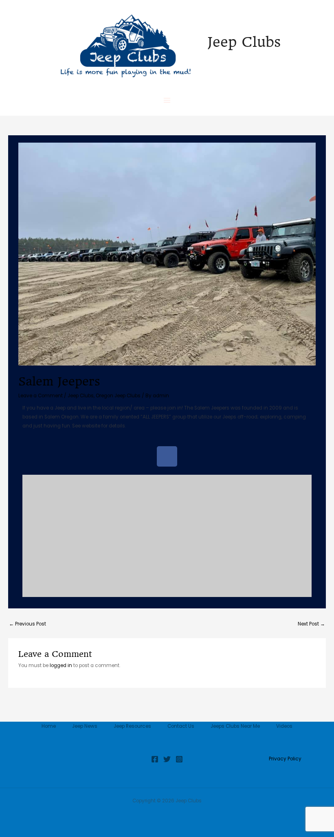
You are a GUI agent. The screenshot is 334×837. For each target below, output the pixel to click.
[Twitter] (167, 759)
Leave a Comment (40, 395)
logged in (61, 665)
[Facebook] (154, 759)
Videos (284, 726)
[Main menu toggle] (167, 100)
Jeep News (84, 726)
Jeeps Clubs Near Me (235, 726)
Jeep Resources (132, 726)
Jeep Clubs (244, 42)
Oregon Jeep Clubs (118, 395)
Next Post (311, 624)
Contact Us (180, 726)
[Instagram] (179, 759)
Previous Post (27, 624)
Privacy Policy (285, 759)
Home (49, 726)
